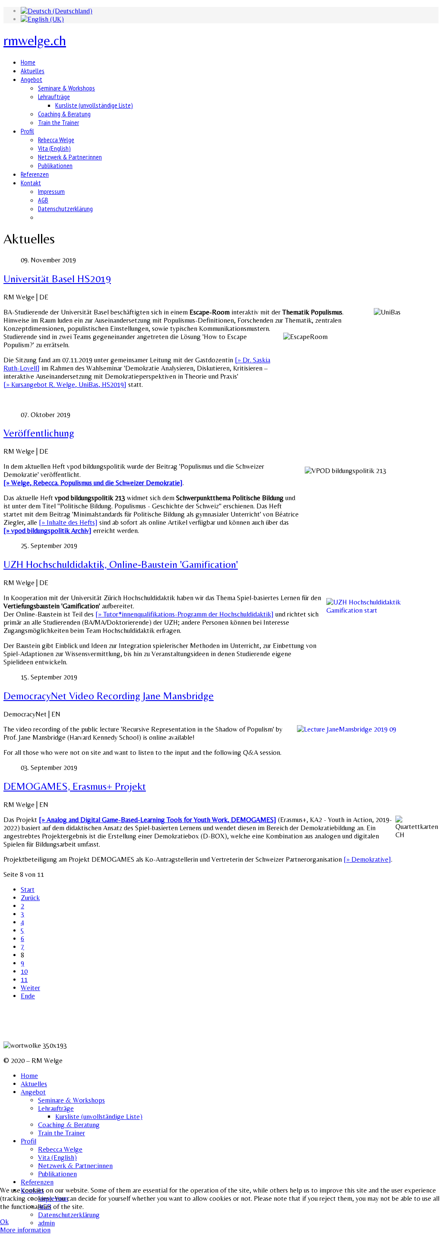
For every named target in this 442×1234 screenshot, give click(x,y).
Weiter (30, 988)
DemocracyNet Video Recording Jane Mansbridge (108, 695)
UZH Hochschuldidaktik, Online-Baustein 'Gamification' (120, 564)
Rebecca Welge (56, 139)
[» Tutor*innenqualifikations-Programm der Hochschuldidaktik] (184, 614)
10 (24, 971)
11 (24, 979)
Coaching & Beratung (64, 113)
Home (28, 62)
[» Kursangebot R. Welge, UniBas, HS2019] (64, 384)
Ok (4, 1222)
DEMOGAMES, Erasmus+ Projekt (74, 786)
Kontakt (31, 182)
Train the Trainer (58, 122)
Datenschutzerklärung (65, 208)
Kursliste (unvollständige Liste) (94, 105)
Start (28, 889)
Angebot (31, 79)
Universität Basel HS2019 (57, 278)
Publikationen (55, 165)
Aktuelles (32, 70)
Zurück (30, 898)
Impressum (51, 191)
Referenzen (35, 174)
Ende (28, 996)
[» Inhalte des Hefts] (68, 522)
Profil (27, 131)
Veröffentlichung (38, 433)
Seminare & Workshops (66, 88)
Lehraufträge (54, 96)
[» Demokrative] (367, 859)
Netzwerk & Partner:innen (70, 157)
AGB (43, 200)
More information (25, 1230)
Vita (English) (54, 148)
